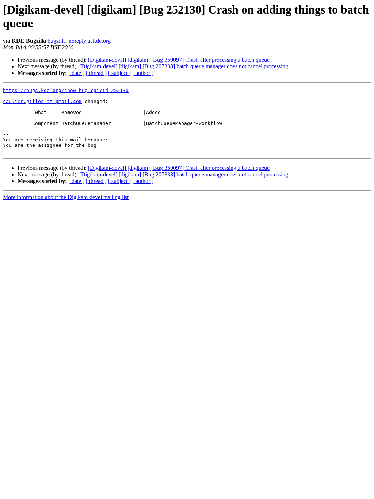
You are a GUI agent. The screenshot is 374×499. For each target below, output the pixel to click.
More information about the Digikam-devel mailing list (66, 197)
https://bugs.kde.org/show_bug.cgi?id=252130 (66, 90)
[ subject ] (119, 73)
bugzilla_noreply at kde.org (79, 41)
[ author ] (142, 73)
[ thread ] (96, 73)
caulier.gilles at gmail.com (42, 101)
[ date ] (76, 73)
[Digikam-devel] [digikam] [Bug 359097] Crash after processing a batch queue (179, 60)
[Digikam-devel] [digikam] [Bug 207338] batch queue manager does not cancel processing (183, 66)
